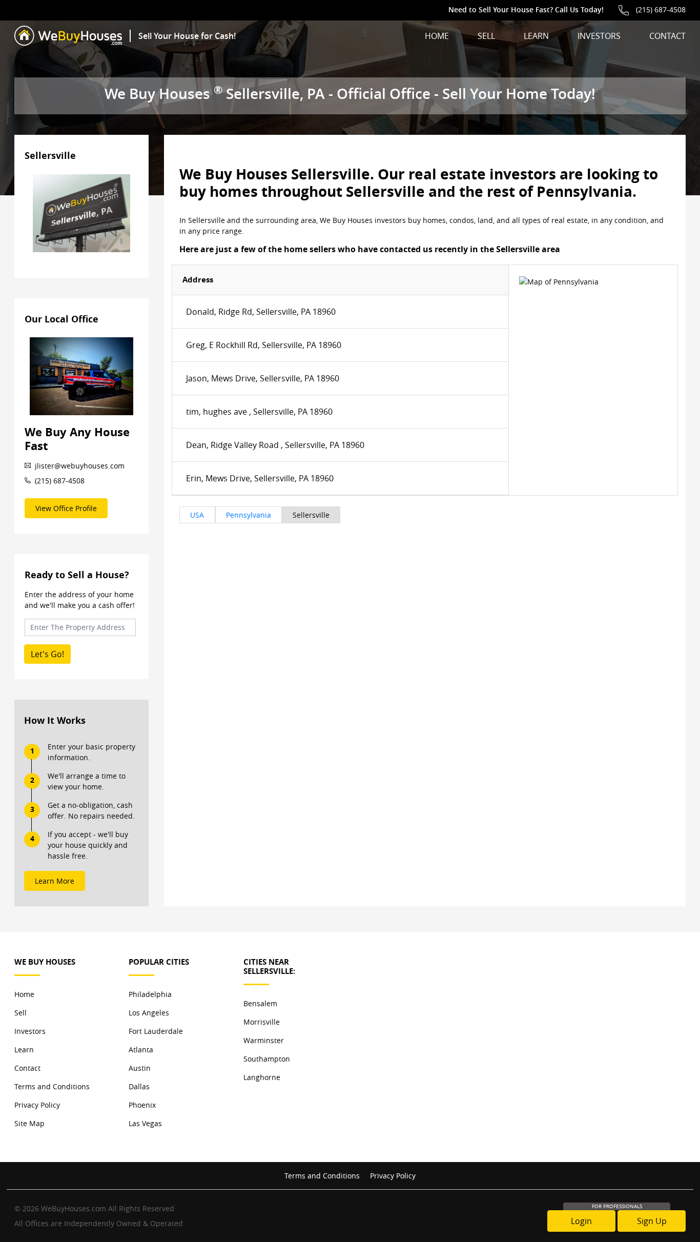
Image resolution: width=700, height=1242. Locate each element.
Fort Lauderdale (156, 1031)
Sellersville (311, 515)
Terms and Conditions (52, 1086)
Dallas (139, 1086)
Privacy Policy (37, 1105)
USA (197, 515)
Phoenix (142, 1105)
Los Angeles (149, 1012)
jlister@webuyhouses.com (80, 466)
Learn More (54, 881)
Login (581, 1221)
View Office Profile (66, 508)
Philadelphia (150, 994)
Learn (536, 36)
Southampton (266, 1059)
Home (437, 36)
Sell (486, 36)
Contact (667, 36)
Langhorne (261, 1077)
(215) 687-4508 (661, 9)
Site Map (29, 1123)
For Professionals (617, 1206)
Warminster (263, 1040)
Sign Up (652, 1221)
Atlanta (141, 1049)
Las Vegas (145, 1123)
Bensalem (260, 1003)
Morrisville (261, 1022)
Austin (140, 1068)
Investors (599, 36)
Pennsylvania (248, 515)
